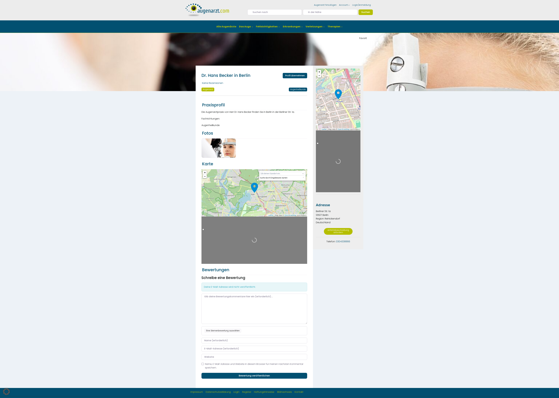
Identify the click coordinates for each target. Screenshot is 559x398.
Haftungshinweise (264, 392)
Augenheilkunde (298, 89)
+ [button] (205, 172)
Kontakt (299, 392)
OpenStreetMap (290, 215)
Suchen (367, 12)
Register (246, 392)
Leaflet (270, 215)
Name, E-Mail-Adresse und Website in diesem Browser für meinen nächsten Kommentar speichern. (254, 365)
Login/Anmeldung (361, 4)
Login (236, 392)
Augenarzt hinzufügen (325, 4)
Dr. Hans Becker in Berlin (225, 75)
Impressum (197, 392)
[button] (6, 391)
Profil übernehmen (295, 75)
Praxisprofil (213, 105)
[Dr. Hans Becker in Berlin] (254, 188)
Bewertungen (215, 270)
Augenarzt (208, 89)
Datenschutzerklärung (218, 392)
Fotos (207, 133)
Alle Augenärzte (226, 26)
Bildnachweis (284, 392)
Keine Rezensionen (212, 83)
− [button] (205, 176)
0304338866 (343, 241)
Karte (207, 164)
